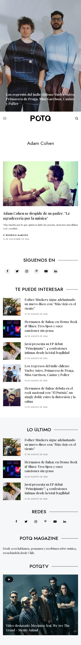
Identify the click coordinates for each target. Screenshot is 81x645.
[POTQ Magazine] (40, 118)
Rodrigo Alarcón (17, 235)
